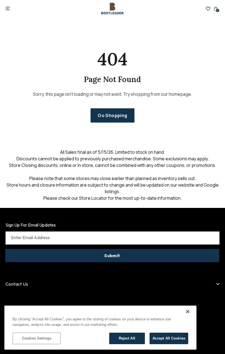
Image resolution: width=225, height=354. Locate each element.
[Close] (188, 312)
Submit (112, 255)
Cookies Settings (36, 338)
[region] (100, 328)
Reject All (127, 338)
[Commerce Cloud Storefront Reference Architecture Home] (112, 8)
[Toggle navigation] (7, 9)
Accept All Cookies (169, 338)
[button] (112, 115)
